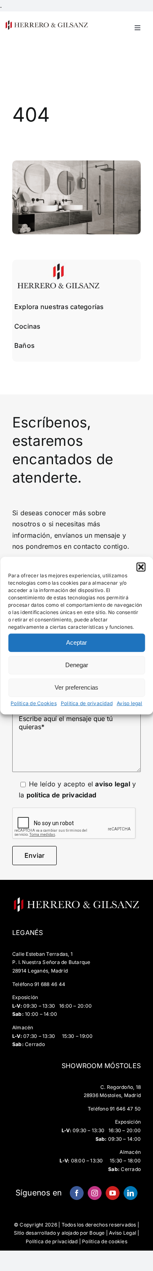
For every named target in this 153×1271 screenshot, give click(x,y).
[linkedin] (130, 1193)
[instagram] (95, 1193)
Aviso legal (129, 703)
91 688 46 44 (49, 984)
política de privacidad (61, 795)
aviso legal (112, 784)
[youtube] (113, 1193)
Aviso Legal (122, 1233)
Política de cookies (104, 1241)
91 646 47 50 (125, 1109)
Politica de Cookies (34, 703)
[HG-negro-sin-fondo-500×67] (46, 23)
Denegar (76, 664)
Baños (24, 345)
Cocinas (27, 326)
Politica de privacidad (87, 703)
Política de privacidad (52, 1241)
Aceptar (76, 642)
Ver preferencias (76, 687)
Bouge (96, 1233)
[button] (141, 567)
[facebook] (77, 1193)
